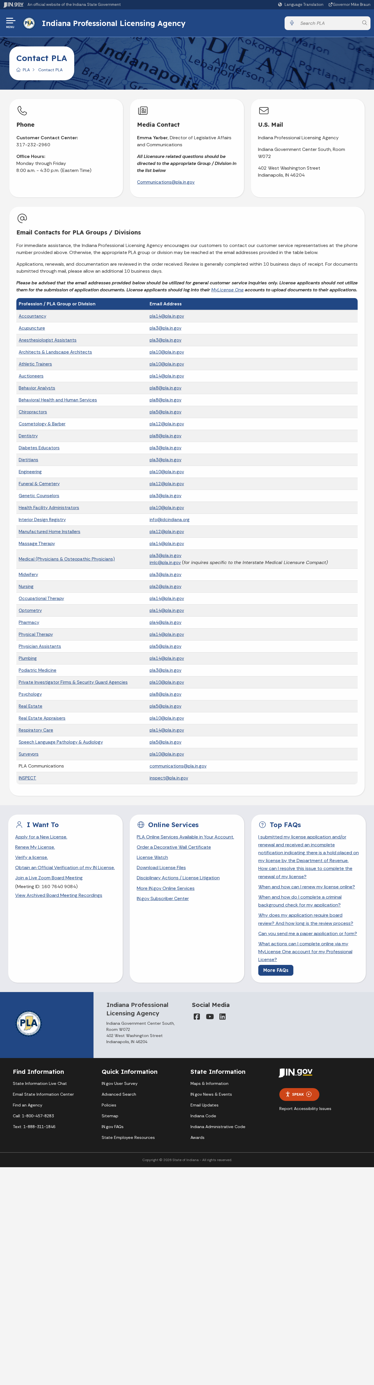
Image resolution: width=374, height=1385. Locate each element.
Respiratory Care (36, 730)
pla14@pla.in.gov (167, 316)
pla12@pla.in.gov (167, 424)
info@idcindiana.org (170, 520)
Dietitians (28, 460)
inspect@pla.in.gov (169, 778)
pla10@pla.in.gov (167, 352)
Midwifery (28, 574)
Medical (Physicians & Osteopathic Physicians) (67, 559)
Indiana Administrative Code (218, 1126)
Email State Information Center (43, 1094)
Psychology (30, 694)
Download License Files (161, 867)
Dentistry (28, 436)
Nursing (26, 586)
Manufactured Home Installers (49, 532)
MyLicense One (227, 290)
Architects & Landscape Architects (55, 352)
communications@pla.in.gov (178, 766)
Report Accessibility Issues (305, 1108)
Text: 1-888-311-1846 (34, 1126)
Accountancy (32, 316)
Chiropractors (33, 412)
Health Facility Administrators (49, 508)
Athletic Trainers (35, 364)
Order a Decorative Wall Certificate (174, 847)
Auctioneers (31, 376)
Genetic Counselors (39, 496)
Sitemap (110, 1115)
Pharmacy (29, 622)
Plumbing (28, 658)
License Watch (152, 857)
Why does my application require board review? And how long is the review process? (305, 919)
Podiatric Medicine (37, 670)
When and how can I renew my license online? (306, 887)
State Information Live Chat (40, 1083)
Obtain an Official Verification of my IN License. (65, 867)
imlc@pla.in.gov (165, 563)
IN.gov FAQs (113, 1126)
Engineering (30, 472)
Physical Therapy (36, 634)
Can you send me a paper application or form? (307, 933)
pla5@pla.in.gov (165, 412)
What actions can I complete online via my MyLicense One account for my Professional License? (305, 952)
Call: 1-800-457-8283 (33, 1115)
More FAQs (275, 970)
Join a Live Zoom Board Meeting (49, 878)
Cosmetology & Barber (42, 424)
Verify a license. (31, 857)
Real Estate (30, 706)
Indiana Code (203, 1115)
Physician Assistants (40, 646)
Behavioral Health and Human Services (58, 400)
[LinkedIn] (222, 1016)
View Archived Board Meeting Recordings (58, 895)
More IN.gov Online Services (166, 888)
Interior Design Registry (42, 520)
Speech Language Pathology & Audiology (61, 742)
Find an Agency (27, 1105)
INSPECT (27, 778)
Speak (298, 1094)
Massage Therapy (37, 544)
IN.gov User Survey (120, 1083)
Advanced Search (119, 1094)
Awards (198, 1137)
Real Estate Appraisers (42, 718)
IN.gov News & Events (211, 1094)
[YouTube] (209, 1016)
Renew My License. (35, 847)
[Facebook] (196, 1016)
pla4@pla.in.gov (165, 622)
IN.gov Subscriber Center (163, 898)
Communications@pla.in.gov (166, 182)
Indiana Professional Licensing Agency (114, 23)
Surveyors (29, 754)
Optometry (30, 610)
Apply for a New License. (41, 837)
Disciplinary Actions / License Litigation (178, 878)
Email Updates (205, 1105)
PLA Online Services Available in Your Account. (185, 837)
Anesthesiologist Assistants (48, 340)
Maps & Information (209, 1083)
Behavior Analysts (37, 388)
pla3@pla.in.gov (165, 328)
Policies (109, 1105)
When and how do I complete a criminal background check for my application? (300, 901)
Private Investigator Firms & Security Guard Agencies (73, 682)
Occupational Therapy (41, 598)
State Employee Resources (128, 1137)
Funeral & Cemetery (39, 484)
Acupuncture (32, 328)
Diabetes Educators (39, 448)
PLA (26, 69)
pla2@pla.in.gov (165, 586)
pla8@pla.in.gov (165, 388)
